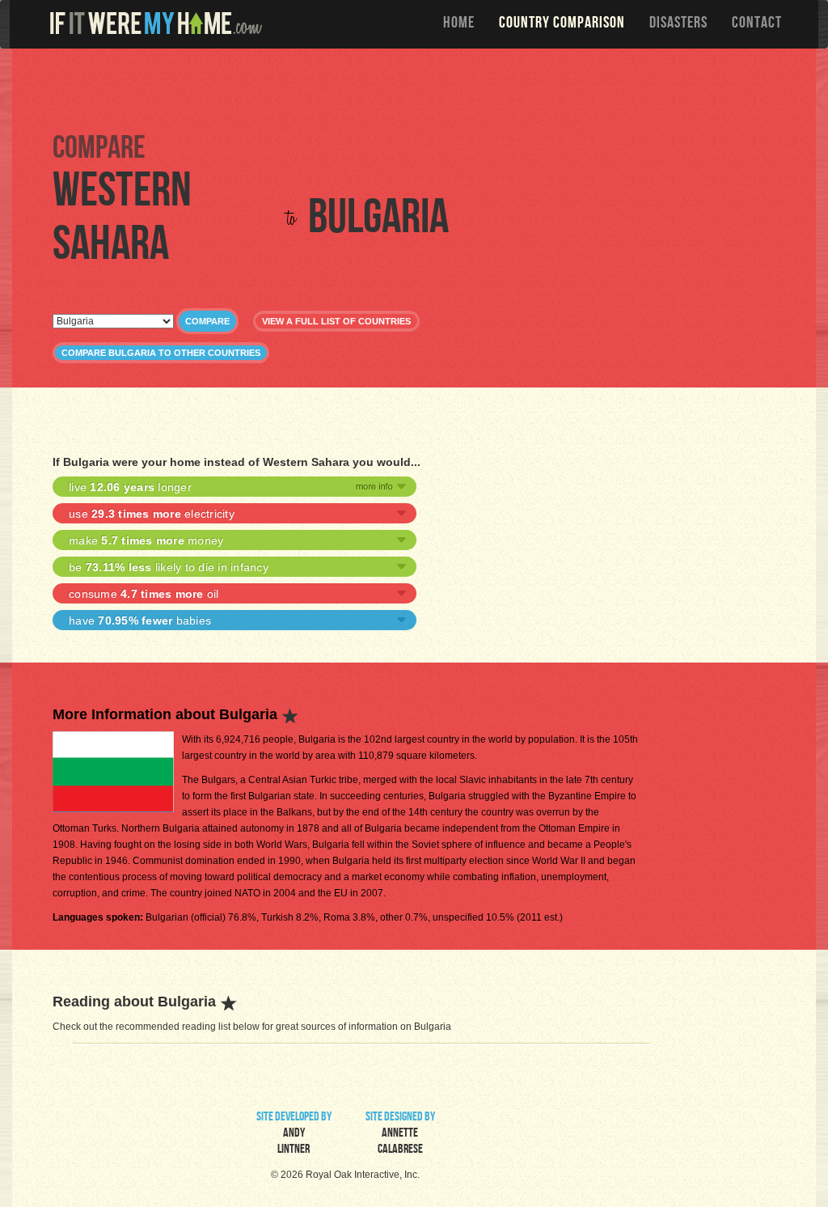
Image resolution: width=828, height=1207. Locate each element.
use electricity (151, 513)
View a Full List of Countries (336, 321)
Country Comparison (562, 24)
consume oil (144, 593)
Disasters (678, 24)
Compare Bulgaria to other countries (160, 353)
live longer (130, 487)
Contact (757, 24)
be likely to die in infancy (168, 567)
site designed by (400, 1134)
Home (459, 24)
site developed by (294, 1134)
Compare (207, 321)
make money (146, 540)
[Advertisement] (418, 89)
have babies (140, 620)
